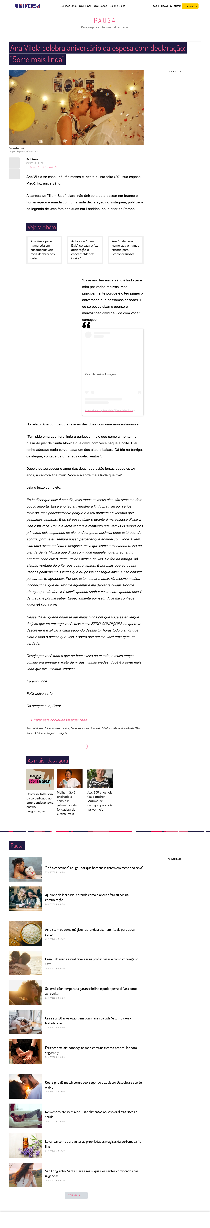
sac (155, 6)
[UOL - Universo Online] (43, 6)
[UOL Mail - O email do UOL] (163, 6)
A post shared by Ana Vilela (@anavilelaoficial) (109, 410)
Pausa (105, 20)
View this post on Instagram (100, 374)
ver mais (74, 1195)
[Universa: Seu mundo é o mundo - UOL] (27, 6)
